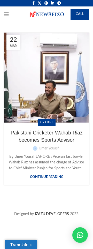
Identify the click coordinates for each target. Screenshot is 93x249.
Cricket (46, 122)
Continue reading (46, 177)
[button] (80, 235)
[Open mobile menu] (6, 14)
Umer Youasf (49, 148)
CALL (80, 14)
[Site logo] (46, 14)
